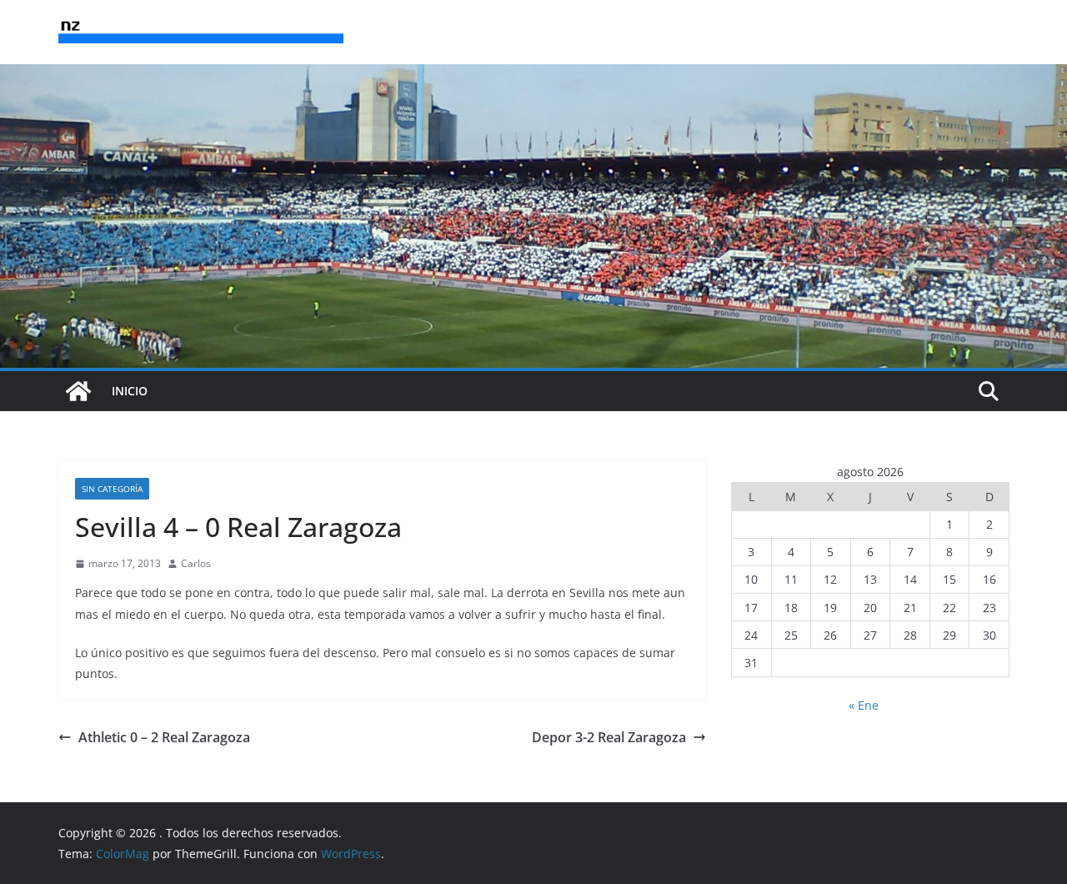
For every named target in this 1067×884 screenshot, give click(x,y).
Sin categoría (112, 489)
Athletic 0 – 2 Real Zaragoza (164, 737)
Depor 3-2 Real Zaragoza (609, 737)
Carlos (196, 563)
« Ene (864, 705)
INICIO (130, 391)
